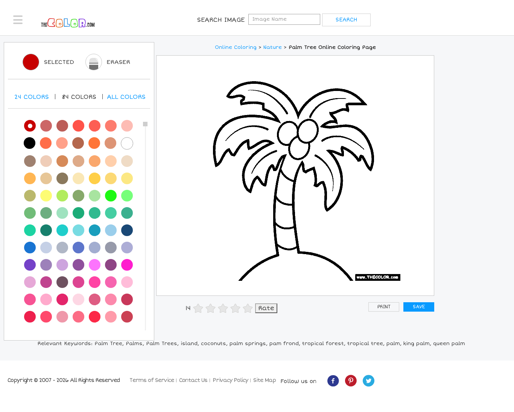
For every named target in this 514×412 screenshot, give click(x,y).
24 (31, 97)
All (126, 97)
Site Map (264, 380)
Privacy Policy (230, 380)
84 (79, 97)
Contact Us (193, 380)
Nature (272, 47)
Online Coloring (236, 47)
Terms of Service (151, 380)
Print (384, 307)
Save (419, 307)
